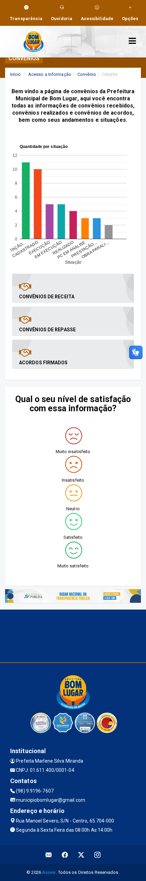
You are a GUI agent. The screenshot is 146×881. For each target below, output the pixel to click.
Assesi (49, 872)
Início (15, 74)
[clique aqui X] (81, 855)
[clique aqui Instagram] (98, 855)
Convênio (86, 74)
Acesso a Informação (49, 74)
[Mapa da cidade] (73, 635)
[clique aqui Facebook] (65, 855)
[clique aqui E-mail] (49, 855)
